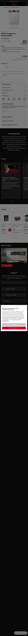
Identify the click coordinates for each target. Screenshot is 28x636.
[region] (14, 318)
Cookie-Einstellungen (14, 324)
